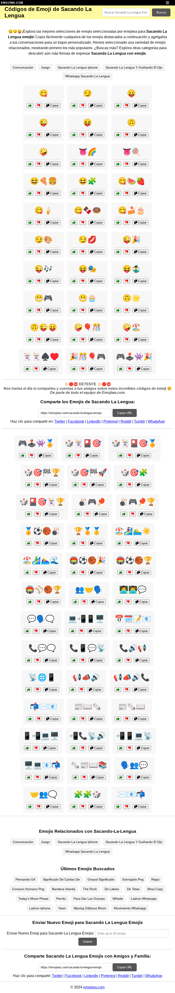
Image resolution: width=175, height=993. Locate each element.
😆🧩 (87, 181)
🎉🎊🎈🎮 (87, 356)
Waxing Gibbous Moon (90, 908)
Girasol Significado (101, 879)
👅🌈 (87, 152)
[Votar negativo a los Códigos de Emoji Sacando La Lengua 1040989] (39, 339)
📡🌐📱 (42, 677)
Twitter (59, 421)
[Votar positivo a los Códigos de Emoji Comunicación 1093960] (118, 806)
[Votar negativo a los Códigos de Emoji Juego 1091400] (129, 368)
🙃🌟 (131, 298)
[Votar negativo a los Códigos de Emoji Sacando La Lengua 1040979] (39, 164)
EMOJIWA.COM (12, 2)
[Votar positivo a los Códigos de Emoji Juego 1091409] (74, 572)
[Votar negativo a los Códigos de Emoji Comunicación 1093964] (83, 748)
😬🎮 (43, 298)
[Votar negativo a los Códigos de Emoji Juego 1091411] (83, 806)
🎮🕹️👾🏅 (36, 443)
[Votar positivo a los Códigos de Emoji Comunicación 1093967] (28, 777)
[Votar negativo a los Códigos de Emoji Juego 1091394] (37, 514)
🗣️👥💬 (134, 765)
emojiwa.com (94, 987)
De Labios (112, 889)
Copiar (54, 105)
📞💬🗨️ (42, 648)
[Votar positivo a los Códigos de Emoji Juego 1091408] (22, 455)
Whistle (118, 898)
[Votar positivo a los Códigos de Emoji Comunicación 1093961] (72, 689)
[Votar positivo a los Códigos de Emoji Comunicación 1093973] (119, 631)
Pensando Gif (25, 879)
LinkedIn (94, 421)
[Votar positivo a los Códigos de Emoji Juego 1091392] (27, 368)
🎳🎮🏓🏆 (137, 502)
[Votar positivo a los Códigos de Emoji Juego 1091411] (74, 806)
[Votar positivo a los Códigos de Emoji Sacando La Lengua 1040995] (74, 281)
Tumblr (139, 421)
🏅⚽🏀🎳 (42, 531)
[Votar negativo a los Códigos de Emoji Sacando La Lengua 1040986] (127, 222)
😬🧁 (87, 298)
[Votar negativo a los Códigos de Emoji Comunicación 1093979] (129, 777)
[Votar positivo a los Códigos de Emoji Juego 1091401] (120, 484)
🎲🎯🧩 (134, 472)
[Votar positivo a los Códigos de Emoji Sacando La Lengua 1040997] (118, 339)
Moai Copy (155, 889)
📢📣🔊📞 (131, 677)
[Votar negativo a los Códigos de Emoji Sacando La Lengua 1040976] (127, 105)
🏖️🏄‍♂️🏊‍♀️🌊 (41, 560)
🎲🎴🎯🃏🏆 (42, 502)
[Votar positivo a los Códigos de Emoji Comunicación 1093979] (120, 777)
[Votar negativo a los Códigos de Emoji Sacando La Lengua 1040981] (127, 134)
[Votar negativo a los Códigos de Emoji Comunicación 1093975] (39, 718)
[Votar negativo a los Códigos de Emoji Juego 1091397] (129, 572)
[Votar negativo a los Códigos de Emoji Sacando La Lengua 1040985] (127, 281)
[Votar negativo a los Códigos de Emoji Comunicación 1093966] (83, 660)
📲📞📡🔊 (87, 736)
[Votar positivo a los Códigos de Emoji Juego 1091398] (120, 455)
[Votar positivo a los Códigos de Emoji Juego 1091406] (69, 455)
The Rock (90, 889)
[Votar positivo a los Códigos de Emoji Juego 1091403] (124, 514)
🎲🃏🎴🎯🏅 (134, 443)
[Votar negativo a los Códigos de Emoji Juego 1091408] (31, 455)
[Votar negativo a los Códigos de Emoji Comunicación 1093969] (84, 777)
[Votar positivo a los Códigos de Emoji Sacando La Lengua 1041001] (74, 193)
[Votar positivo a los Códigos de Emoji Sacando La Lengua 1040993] (30, 281)
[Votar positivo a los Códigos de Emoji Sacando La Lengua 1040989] (30, 339)
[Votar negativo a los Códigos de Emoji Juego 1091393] (37, 543)
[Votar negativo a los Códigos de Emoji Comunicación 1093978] (128, 660)
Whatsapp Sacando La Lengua (87, 76)
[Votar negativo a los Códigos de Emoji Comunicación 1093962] (127, 718)
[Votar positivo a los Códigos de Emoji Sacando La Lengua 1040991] (30, 193)
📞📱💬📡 (87, 648)
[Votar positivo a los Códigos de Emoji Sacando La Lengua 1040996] (118, 193)
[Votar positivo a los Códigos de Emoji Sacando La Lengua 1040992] (74, 222)
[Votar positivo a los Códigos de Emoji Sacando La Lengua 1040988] (74, 251)
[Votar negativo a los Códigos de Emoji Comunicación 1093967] (37, 777)
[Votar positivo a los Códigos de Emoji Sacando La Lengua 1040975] (30, 134)
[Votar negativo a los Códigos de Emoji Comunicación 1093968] (37, 689)
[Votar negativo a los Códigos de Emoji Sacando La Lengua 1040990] (83, 310)
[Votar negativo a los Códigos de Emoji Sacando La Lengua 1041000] (39, 310)
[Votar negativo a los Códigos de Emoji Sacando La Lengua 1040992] (83, 222)
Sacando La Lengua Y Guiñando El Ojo (134, 67)
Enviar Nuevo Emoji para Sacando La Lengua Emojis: (50, 933)
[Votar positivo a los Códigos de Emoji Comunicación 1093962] (118, 718)
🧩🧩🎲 (87, 794)
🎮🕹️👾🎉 (134, 356)
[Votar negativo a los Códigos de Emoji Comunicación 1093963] (128, 601)
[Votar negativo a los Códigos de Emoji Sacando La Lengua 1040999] (127, 310)
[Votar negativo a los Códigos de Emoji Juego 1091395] (87, 514)
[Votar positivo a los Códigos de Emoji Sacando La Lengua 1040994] (74, 164)
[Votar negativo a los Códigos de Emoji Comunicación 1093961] (81, 689)
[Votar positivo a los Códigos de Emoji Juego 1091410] (28, 484)
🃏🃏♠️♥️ (41, 356)
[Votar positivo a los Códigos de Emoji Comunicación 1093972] (72, 631)
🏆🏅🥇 (87, 531)
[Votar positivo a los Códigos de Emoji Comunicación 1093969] (75, 777)
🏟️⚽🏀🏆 (134, 560)
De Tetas (133, 889)
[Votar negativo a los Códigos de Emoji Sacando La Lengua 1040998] (39, 251)
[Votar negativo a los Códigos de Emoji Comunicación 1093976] (129, 748)
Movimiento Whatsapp (130, 908)
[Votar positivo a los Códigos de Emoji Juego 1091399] (119, 543)
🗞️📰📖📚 (89, 765)
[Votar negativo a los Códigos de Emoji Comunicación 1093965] (39, 806)
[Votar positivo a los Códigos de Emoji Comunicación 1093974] (75, 601)
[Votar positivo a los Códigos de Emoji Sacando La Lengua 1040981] (118, 134)
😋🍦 (43, 210)
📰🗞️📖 (131, 706)
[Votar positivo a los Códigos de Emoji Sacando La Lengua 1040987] (74, 339)
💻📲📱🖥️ (86, 619)
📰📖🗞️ (87, 706)
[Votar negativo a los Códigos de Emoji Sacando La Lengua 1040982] (39, 222)
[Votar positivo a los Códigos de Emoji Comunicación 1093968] (28, 689)
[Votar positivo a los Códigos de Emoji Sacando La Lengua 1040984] (118, 164)
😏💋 (87, 239)
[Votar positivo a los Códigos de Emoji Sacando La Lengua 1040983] (118, 251)
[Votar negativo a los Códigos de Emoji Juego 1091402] (39, 601)
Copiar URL (124, 413)
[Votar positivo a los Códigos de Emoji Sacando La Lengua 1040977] (74, 134)
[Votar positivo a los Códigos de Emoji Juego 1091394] (28, 514)
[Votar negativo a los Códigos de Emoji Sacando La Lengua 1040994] (83, 164)
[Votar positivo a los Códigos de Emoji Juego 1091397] (120, 572)
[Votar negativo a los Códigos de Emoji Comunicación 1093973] (128, 631)
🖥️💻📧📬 (42, 765)
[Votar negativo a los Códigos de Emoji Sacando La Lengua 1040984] (127, 164)
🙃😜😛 (43, 327)
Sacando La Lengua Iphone (78, 67)
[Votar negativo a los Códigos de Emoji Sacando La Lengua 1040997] (127, 339)
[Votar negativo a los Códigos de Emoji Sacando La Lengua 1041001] (83, 193)
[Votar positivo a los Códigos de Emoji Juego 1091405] (27, 572)
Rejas (155, 879)
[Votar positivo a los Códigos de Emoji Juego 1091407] (74, 543)
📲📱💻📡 (134, 736)
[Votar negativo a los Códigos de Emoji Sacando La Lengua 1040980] (83, 105)
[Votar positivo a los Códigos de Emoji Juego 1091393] (28, 543)
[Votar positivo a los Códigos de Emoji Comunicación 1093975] (30, 718)
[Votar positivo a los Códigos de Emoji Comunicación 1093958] (28, 660)
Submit (87, 941)
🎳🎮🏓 (92, 502)
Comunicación (23, 67)
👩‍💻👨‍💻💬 (133, 589)
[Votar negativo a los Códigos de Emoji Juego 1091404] (83, 368)
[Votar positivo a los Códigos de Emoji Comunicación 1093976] (120, 748)
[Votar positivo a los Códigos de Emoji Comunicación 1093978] (119, 660)
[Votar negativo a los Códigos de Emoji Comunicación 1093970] (36, 631)
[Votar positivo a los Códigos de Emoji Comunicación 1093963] (119, 601)
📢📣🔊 (86, 677)
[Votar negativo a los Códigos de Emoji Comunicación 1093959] (36, 748)
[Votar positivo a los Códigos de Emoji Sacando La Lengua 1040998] (30, 251)
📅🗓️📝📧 (133, 619)
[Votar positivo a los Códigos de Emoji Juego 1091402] (30, 601)
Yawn (62, 908)
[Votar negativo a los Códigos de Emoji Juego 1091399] (128, 543)
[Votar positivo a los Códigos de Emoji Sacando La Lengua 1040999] (118, 310)
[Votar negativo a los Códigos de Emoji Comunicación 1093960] (127, 806)
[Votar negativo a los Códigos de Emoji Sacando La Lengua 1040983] (127, 251)
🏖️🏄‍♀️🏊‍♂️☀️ (133, 531)
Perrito (61, 898)
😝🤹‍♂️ (131, 269)
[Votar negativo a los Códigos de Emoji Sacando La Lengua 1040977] (83, 134)
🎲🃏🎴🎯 (83, 443)
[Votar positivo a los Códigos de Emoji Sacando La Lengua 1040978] (30, 105)
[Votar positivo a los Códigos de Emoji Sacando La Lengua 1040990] (74, 310)
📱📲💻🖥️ (41, 736)
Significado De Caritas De (61, 879)
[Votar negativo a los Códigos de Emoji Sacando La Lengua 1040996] (127, 193)
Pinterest (110, 421)
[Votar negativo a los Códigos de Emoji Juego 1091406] (78, 455)
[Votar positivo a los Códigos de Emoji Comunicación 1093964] (74, 748)
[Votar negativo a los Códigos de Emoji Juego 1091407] (83, 543)
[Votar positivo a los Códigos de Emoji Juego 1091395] (78, 514)
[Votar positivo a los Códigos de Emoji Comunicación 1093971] (118, 689)
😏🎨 (43, 239)
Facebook (76, 421)
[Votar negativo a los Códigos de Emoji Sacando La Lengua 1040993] (39, 281)
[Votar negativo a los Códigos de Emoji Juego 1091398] (129, 455)
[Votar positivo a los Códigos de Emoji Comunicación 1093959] (27, 748)
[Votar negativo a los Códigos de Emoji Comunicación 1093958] (37, 660)
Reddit (126, 421)
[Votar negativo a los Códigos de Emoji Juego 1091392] (36, 368)
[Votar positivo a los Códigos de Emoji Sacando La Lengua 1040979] (30, 164)
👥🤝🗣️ (89, 589)
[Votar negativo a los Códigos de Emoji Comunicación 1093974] (84, 601)
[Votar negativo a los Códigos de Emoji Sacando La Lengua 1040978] (39, 105)
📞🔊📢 (133, 648)
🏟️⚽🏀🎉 (87, 560)
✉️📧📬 (131, 794)
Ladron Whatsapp (144, 898)
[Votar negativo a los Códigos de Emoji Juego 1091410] (37, 484)
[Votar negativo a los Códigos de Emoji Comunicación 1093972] (81, 631)
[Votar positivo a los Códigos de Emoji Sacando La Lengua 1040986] (118, 222)
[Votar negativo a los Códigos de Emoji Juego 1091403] (132, 514)
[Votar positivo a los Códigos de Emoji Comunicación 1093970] (27, 631)
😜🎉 (131, 239)
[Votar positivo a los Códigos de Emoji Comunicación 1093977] (74, 718)
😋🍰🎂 (131, 210)
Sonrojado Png (133, 879)
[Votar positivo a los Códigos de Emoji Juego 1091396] (75, 484)
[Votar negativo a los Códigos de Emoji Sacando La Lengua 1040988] (83, 251)
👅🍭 (131, 152)
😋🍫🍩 (87, 210)
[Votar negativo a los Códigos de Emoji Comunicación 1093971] (127, 689)
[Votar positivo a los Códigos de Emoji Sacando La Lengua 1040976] (118, 105)
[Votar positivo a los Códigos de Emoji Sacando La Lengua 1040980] (74, 105)
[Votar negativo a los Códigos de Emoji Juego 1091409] (83, 572)
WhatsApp (156, 421)
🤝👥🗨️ (43, 794)
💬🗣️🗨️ (40, 619)
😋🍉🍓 (131, 181)
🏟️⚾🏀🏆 (43, 589)
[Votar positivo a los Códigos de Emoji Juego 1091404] (74, 368)
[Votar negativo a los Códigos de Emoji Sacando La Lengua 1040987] (83, 339)
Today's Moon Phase (33, 898)
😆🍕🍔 (43, 181)
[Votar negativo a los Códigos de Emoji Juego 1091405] (36, 572)
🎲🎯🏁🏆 (42, 472)
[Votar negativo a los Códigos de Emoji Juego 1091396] (84, 484)
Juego (45, 67)
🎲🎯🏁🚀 (89, 472)
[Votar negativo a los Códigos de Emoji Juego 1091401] (129, 484)
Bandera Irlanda (63, 889)
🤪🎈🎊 (87, 327)
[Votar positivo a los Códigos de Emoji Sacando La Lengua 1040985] (118, 281)
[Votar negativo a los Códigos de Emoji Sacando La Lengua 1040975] (39, 134)
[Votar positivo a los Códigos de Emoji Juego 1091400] (120, 368)
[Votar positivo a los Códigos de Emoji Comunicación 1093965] (30, 806)
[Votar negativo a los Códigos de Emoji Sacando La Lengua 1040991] (39, 193)
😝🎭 (87, 269)
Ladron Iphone (39, 908)
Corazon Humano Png (28, 889)
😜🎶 (43, 269)
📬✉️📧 (43, 706)
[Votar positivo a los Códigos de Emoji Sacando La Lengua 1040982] (30, 222)
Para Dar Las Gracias (89, 898)
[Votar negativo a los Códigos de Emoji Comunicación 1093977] (83, 718)
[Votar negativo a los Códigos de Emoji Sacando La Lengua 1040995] (83, 281)
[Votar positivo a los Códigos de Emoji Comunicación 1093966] (74, 660)
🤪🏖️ (131, 327)
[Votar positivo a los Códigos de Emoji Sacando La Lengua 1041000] (30, 310)
